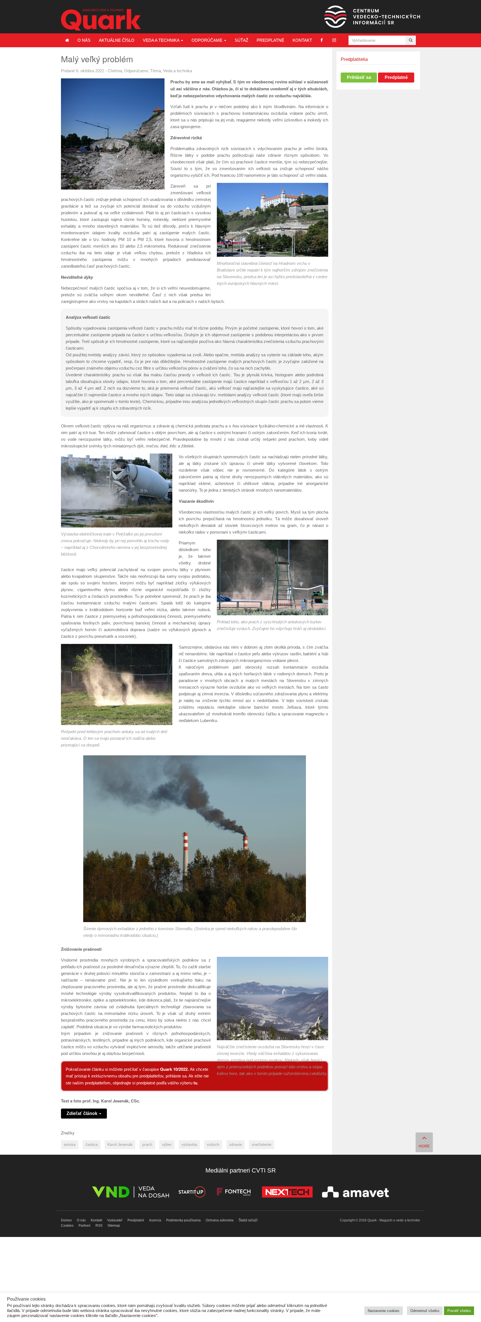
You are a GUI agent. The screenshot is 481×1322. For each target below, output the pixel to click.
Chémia (115, 70)
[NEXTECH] (287, 1192)
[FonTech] (233, 1192)
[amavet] (355, 1192)
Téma (155, 70)
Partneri (84, 1226)
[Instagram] (334, 40)
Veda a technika (161, 40)
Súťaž (241, 40)
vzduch (213, 1144)
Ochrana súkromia (220, 1220)
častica (91, 1144)
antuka (70, 1144)
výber (167, 1144)
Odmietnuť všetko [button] (424, 1311)
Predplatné (270, 40)
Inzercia (155, 1220)
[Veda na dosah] (130, 1192)
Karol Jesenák (119, 1144)
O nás (83, 40)
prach (147, 1144)
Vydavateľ (114, 1220)
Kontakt (302, 40)
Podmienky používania (183, 1220)
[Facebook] (321, 40)
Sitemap (113, 1226)
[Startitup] (191, 1192)
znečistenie (261, 1144)
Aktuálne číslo (116, 40)
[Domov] (67, 40)
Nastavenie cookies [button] (383, 1311)
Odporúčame (208, 40)
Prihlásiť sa (359, 77)
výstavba (189, 1144)
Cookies (67, 1226)
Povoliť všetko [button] (459, 1311)
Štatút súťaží (248, 1220)
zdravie (235, 1144)
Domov (66, 1220)
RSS (98, 1226)
